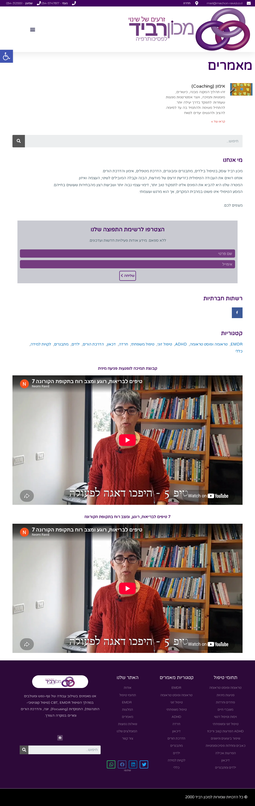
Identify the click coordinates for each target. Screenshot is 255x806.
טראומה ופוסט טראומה (209, 344)
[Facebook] (60, 738)
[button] (6, 56)
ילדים (75, 344)
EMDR (237, 344)
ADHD (181, 344)
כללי (239, 351)
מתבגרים (61, 344)
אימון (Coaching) (208, 86)
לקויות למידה (40, 344)
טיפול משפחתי (142, 344)
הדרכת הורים (93, 344)
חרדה (123, 344)
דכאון (111, 344)
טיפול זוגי (164, 344)
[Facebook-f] (237, 312)
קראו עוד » (218, 121)
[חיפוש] (18, 141)
